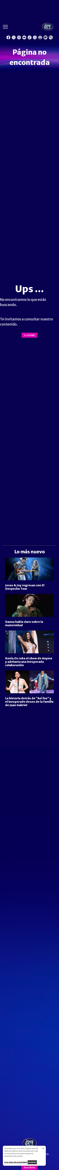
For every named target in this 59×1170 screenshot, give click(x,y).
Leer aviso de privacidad (15, 1162)
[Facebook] (8, 37)
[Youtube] (24, 37)
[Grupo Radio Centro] (35, 37)
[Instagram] (19, 37)
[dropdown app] (40, 37)
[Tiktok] (29, 37)
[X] (13, 37)
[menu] (5, 27)
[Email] (45, 37)
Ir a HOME (29, 335)
